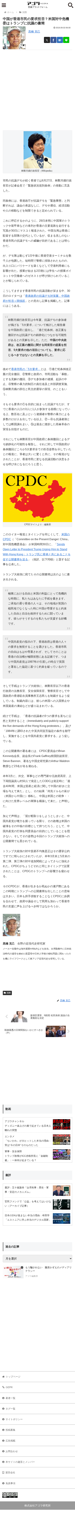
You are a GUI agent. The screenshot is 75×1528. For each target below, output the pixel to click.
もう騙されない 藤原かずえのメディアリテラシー (48, 1269)
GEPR (9, 1387)
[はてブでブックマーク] (60, 40)
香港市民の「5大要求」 (26, 369)
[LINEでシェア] (66, 40)
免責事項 (10, 1483)
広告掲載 (10, 1440)
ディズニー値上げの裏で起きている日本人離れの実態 (28, 1128)
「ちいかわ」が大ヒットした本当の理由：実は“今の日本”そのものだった (28, 1142)
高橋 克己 (34, 31)
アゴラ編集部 (31, 1276)
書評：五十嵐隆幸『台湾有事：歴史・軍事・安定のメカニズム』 (27, 1189)
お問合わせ (12, 1451)
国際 (9, 993)
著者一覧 (10, 1398)
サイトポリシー (14, 1419)
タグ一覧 (10, 1408)
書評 (8, 1175)
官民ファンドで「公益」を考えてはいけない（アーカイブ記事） (28, 1203)
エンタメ (9, 1136)
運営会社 (10, 1472)
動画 (8, 1109)
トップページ (13, 1376)
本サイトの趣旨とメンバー (20, 1461)
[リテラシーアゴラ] (13, 1272)
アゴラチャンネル (14, 1121)
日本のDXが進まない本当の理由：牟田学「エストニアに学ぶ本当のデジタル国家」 (28, 1217)
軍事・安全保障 (13, 1151)
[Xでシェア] (47, 40)
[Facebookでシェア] (53, 40)
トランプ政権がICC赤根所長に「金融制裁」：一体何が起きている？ (26, 1158)
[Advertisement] (37, 87)
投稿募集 (10, 1429)
